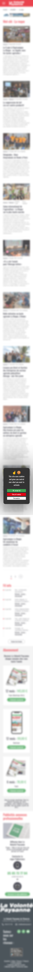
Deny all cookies (16, 494)
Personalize (16, 498)
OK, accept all (16, 490)
